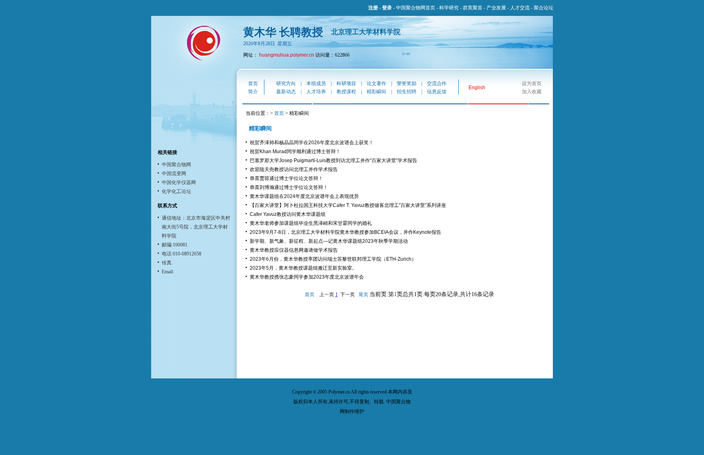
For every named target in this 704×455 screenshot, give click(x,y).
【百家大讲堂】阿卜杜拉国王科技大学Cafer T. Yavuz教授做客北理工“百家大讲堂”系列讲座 (348, 205)
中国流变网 (174, 173)
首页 (253, 83)
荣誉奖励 (406, 83)
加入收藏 (531, 92)
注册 (373, 8)
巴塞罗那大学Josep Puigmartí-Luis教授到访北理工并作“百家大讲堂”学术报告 (333, 160)
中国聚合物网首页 (415, 8)
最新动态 (286, 92)
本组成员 (316, 83)
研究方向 (286, 83)
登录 (387, 8)
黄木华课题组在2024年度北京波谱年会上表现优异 (304, 196)
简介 (253, 92)
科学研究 (449, 8)
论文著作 (376, 83)
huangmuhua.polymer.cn (286, 55)
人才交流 (520, 8)
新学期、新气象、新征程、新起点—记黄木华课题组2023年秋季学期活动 (329, 241)
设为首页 (531, 83)
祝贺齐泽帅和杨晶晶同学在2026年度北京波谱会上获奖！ (312, 142)
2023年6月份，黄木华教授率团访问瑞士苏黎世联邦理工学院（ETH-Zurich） (333, 259)
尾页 (363, 294)
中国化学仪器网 (179, 182)
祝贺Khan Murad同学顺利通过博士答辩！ (295, 151)
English (477, 87)
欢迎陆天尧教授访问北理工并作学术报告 (294, 169)
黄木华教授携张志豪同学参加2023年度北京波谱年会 (307, 277)
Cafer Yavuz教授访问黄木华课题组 (288, 214)
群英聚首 (472, 8)
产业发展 (496, 8)
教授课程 (346, 92)
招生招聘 (406, 92)
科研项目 (346, 83)
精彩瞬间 (376, 92)
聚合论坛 (543, 8)
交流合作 (437, 83)
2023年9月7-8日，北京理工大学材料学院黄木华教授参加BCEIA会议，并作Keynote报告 (345, 232)
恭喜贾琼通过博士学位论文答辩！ (286, 178)
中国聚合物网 (176, 164)
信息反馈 (437, 92)
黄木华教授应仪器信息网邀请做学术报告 (294, 250)
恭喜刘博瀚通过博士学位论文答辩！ (289, 187)
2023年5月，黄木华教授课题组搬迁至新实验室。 (303, 268)
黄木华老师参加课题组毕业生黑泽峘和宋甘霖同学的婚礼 (311, 223)
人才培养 (316, 92)
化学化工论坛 (176, 191)
